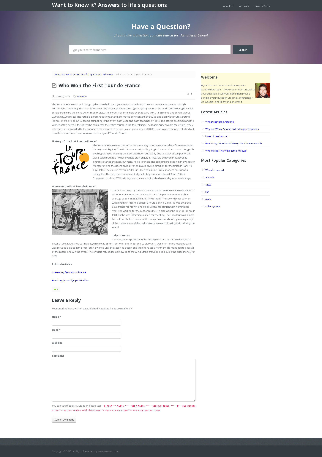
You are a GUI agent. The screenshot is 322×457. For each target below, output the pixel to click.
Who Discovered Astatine (219, 121)
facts (208, 184)
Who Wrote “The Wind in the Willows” (226, 150)
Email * (56, 329)
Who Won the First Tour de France (100, 85)
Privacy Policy (262, 6)
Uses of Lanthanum (216, 136)
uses (208, 199)
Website (57, 342)
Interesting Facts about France (69, 272)
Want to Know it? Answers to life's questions (109, 5)
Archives (244, 6)
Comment (58, 355)
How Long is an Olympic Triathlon (70, 280)
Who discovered (214, 170)
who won (108, 74)
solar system (212, 206)
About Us (228, 6)
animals (209, 177)
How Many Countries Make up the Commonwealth (233, 143)
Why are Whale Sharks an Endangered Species (232, 129)
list (207, 192)
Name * (56, 316)
